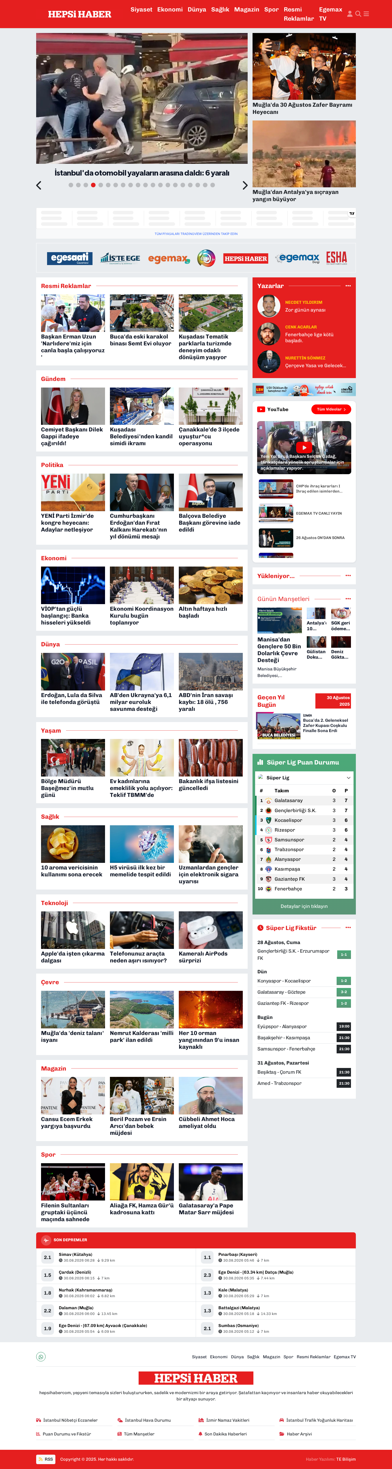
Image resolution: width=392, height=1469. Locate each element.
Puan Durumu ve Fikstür (67, 1434)
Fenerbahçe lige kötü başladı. (309, 337)
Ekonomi (170, 9)
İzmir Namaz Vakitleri (227, 1420)
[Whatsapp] (41, 1356)
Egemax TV (330, 14)
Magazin (246, 9)
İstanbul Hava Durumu (148, 1420)
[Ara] (358, 14)
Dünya (197, 9)
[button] (39, 185)
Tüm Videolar (329, 409)
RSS (48, 1459)
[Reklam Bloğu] (196, 257)
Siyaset (141, 9)
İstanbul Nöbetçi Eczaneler (70, 1420)
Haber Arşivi (299, 1434)
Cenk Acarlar (301, 327)
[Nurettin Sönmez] (268, 361)
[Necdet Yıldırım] (268, 305)
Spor (271, 9)
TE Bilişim (346, 1459)
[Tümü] (348, 286)
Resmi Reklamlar (299, 14)
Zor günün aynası (305, 310)
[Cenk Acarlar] (268, 333)
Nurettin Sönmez (305, 358)
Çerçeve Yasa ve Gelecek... (315, 365)
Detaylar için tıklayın (304, 906)
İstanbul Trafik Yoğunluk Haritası (319, 1420)
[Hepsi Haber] (79, 14)
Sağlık (220, 9)
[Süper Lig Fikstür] (348, 928)
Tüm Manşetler (139, 1434)
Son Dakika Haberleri (226, 1434)
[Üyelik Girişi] (350, 14)
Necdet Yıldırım (304, 302)
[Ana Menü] (366, 14)
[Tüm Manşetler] (348, 599)
